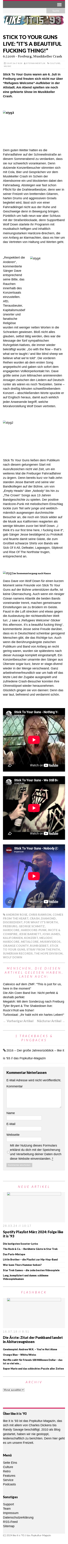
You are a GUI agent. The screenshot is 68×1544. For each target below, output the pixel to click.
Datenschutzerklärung (18, 1517)
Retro (7, 1471)
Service (8, 1480)
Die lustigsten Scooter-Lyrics (20, 1243)
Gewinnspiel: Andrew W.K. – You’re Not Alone (30, 1349)
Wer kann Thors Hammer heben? (22, 1264)
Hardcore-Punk (34, 930)
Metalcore (30, 941)
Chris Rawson (40, 914)
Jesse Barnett (30, 934)
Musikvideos (50, 941)
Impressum (10, 1513)
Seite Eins (10, 1462)
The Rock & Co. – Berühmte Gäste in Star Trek (30, 1248)
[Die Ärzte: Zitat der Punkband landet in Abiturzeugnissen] (34, 1326)
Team (7, 1508)
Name (10, 1113)
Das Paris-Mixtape (14, 1254)
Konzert (31, 937)
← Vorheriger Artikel (18, 1021)
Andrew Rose (16, 914)
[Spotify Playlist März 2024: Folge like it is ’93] (34, 1220)
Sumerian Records (18, 953)
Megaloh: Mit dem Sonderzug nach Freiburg (33, 1001)
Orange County (16, 945)
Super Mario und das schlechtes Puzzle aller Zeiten (33, 1368)
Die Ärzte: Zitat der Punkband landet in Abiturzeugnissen (33, 1339)
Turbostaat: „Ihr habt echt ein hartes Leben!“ (33, 1014)
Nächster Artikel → (51, 1021)
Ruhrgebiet (39, 945)
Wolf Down (12, 957)
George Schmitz (32, 926)
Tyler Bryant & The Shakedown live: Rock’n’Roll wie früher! (28, 1008)
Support (8, 1504)
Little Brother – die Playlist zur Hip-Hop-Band (30, 1259)
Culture (55, 63)
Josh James (51, 934)
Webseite (13, 1134)
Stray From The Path (43, 949)
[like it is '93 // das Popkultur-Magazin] (34, 22)
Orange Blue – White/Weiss (19, 1354)
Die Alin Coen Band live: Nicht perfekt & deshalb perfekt (30, 995)
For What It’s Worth (41, 922)
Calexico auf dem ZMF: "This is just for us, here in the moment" (32, 986)
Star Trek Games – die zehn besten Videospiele (31, 1270)
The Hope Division (48, 953)
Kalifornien (13, 937)
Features (9, 1475)
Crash (35, 918)
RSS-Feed (10, 1522)
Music (8, 66)
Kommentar (14, 1086)
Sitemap (8, 1526)
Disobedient (12, 922)
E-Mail (10, 1124)
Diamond (48, 918)
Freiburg (10, 926)
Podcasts (9, 1484)
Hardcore (11, 930)
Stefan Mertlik (35, 63)
